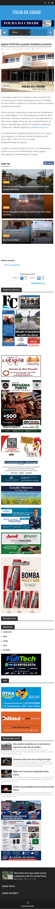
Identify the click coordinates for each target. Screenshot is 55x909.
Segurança (6, 650)
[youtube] (52, 2)
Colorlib (31, 906)
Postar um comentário (12, 264)
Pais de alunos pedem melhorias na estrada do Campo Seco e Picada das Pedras (27, 213)
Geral (5, 645)
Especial (5, 641)
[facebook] (45, 2)
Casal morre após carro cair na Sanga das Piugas (32, 759)
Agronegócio (7, 632)
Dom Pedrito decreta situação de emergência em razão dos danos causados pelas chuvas (26, 187)
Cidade (37, 49)
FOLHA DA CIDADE (27, 12)
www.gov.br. (43, 127)
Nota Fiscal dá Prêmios (11, 239)
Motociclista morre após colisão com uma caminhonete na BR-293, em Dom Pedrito (30, 874)
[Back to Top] (27, 902)
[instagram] (48, 2)
